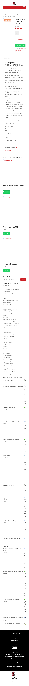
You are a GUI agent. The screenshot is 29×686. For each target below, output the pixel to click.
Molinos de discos (8, 334)
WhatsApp (20, 45)
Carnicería (5, 287)
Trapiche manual (8, 365)
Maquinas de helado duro (10, 325)
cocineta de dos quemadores (9, 300)
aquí (17, 147)
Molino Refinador (7, 330)
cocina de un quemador (8, 296)
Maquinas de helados (8, 321)
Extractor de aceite (7, 307)
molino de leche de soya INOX (10, 328)
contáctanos (8, 150)
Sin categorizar (6, 359)
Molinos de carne (8, 293)
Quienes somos (14, 640)
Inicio (4, 14)
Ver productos (14, 638)
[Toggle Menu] (24, 7)
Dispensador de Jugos (8, 304)
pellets (4, 346)
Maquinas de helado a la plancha (11, 323)
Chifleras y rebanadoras (9, 369)
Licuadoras (5, 317)
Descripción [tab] (7, 58)
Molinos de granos (7, 332)
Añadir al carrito (21, 38)
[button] (11, 20)
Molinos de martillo (8, 336)
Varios (4, 368)
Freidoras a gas (7, 310)
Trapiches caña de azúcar (8, 362)
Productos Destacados (8, 355)
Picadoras (5, 351)
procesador (5, 353)
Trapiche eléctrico (8, 363)
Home (14, 636)
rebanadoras (6, 357)
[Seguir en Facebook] (13, 648)
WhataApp (6, 192)
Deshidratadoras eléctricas (10, 372)
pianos (4, 348)
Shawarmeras (7, 313)
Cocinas (4, 298)
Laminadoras (7, 344)
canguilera (5, 285)
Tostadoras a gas (8, 374)
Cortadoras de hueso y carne (10, 289)
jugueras (5, 315)
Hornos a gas (7, 342)
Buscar (23, 279)
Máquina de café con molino (9, 319)
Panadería (5, 338)
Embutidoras (7, 291)
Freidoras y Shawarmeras (11, 14)
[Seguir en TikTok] (15, 648)
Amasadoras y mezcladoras (10, 340)
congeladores (6, 302)
